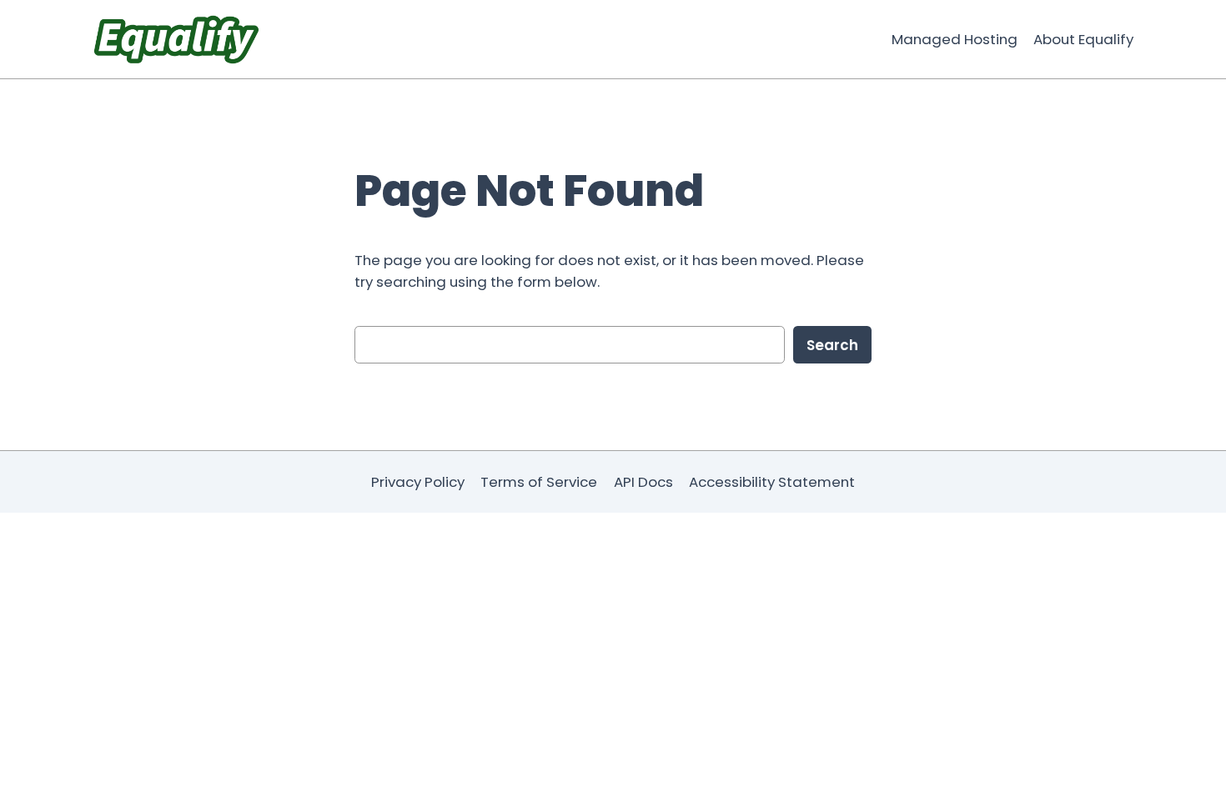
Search (832, 345)
